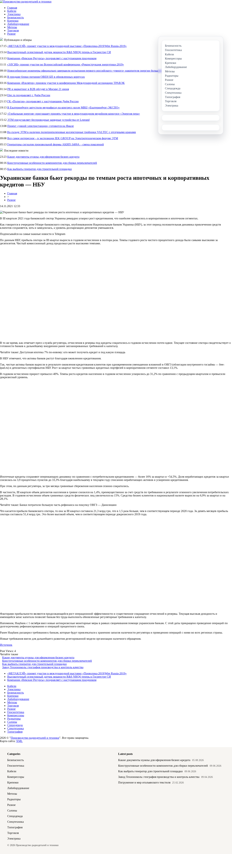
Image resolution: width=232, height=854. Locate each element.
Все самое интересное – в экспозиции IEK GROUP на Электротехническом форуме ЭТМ (62, 138)
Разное (11, 33)
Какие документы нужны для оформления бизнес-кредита (43, 156)
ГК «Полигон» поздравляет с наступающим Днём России (43, 101)
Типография (14, 731)
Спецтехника (15, 728)
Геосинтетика (15, 712)
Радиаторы (14, 718)
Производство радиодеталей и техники (35, 737)
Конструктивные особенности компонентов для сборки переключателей (52, 162)
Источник (6, 644)
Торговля (13, 30)
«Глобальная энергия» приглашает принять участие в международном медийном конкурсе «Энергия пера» (73, 113)
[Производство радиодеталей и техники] (25, 1)
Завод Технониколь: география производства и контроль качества (42, 667)
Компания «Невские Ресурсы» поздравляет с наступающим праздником (51, 58)
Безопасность (15, 17)
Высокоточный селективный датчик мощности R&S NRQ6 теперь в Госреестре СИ (59, 52)
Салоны (12, 721)
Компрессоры (15, 715)
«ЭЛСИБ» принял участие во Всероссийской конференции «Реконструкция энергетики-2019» (65, 64)
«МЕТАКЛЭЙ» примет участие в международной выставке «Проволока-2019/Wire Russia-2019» (67, 46)
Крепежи (12, 20)
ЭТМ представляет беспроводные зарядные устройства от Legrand (48, 119)
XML (19, 741)
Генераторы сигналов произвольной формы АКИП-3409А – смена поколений (55, 144)
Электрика (13, 14)
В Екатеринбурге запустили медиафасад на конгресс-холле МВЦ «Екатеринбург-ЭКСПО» (63, 107)
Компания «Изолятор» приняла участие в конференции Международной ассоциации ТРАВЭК (66, 82)
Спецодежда (15, 725)
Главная (12, 7)
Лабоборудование (18, 24)
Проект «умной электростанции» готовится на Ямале (40, 126)
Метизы (12, 27)
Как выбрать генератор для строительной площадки (39, 169)
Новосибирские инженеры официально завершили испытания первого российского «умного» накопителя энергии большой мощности (91, 70)
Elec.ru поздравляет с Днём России (28, 95)
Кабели (11, 10)
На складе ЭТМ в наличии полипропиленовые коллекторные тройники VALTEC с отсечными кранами (71, 132)
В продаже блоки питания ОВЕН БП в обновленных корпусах (46, 76)
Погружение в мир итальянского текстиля (144, 782)
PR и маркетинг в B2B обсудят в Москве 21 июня (38, 89)
